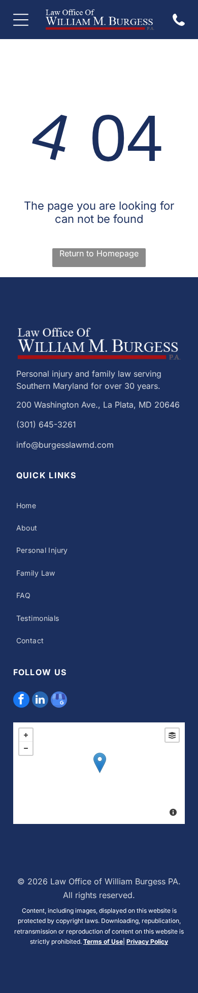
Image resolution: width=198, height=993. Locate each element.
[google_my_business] (59, 700)
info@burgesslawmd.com (65, 445)
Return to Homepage (99, 253)
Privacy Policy (147, 941)
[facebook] (21, 700)
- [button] (25, 748)
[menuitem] (99, 505)
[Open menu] (20, 19)
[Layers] (172, 735)
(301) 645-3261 (46, 424)
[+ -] (99, 773)
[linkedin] (40, 700)
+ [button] (25, 735)
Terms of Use (103, 941)
